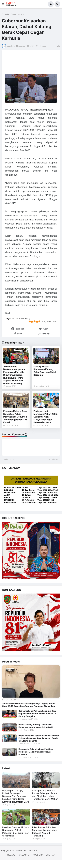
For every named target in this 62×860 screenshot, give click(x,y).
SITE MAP (50, 855)
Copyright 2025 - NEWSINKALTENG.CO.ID (19, 850)
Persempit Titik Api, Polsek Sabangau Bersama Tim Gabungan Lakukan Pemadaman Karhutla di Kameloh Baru (15, 796)
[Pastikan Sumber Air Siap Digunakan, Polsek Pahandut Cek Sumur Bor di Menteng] (16, 817)
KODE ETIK (38, 855)
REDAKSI (11, 855)
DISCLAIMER (24, 855)
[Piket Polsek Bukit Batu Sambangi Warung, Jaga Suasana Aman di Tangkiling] (46, 817)
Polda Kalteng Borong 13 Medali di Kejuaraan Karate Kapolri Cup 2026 (35, 725)
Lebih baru (9, 459)
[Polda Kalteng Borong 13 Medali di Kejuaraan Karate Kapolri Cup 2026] (9, 727)
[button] (4, 4)
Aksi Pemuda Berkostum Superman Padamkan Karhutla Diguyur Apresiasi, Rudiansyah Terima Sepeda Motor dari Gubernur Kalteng (14, 375)
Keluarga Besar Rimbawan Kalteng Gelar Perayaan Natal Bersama (44, 370)
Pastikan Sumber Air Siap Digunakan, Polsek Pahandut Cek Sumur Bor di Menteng (15, 831)
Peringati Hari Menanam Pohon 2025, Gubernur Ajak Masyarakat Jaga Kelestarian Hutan (45, 417)
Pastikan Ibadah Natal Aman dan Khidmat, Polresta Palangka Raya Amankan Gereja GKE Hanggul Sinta (38, 738)
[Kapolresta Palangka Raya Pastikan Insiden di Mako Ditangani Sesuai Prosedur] (9, 752)
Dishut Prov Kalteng (19, 14)
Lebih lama (53, 459)
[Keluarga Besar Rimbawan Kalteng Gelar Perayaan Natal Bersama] (46, 356)
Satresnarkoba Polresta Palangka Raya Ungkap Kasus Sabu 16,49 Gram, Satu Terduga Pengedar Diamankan (28, 704)
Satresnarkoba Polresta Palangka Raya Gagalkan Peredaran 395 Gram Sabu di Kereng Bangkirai (37, 713)
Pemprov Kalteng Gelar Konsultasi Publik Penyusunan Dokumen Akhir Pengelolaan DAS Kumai (15, 417)
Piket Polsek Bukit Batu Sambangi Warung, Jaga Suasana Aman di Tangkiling (44, 831)
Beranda (5, 14)
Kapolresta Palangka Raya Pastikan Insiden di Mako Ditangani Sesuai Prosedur (35, 752)
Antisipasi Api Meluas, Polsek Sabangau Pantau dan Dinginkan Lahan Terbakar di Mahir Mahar (45, 794)
